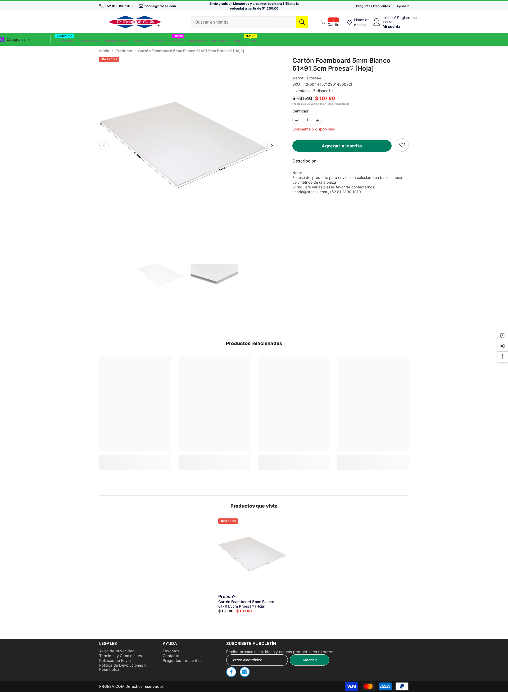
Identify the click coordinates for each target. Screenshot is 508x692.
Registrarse (407, 18)
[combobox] (243, 22)
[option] (188, 145)
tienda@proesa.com (160, 6)
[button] (103, 145)
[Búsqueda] (249, 22)
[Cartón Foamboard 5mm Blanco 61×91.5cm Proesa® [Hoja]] (254, 554)
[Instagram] (245, 672)
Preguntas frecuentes (373, 6)
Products (123, 50)
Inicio (104, 50)
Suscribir (310, 660)
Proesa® (314, 78)
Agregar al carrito (342, 145)
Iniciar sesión (388, 19)
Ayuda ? (402, 6)
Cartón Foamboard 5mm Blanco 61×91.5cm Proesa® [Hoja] (246, 603)
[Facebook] (231, 672)
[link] (402, 145)
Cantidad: (300, 111)
